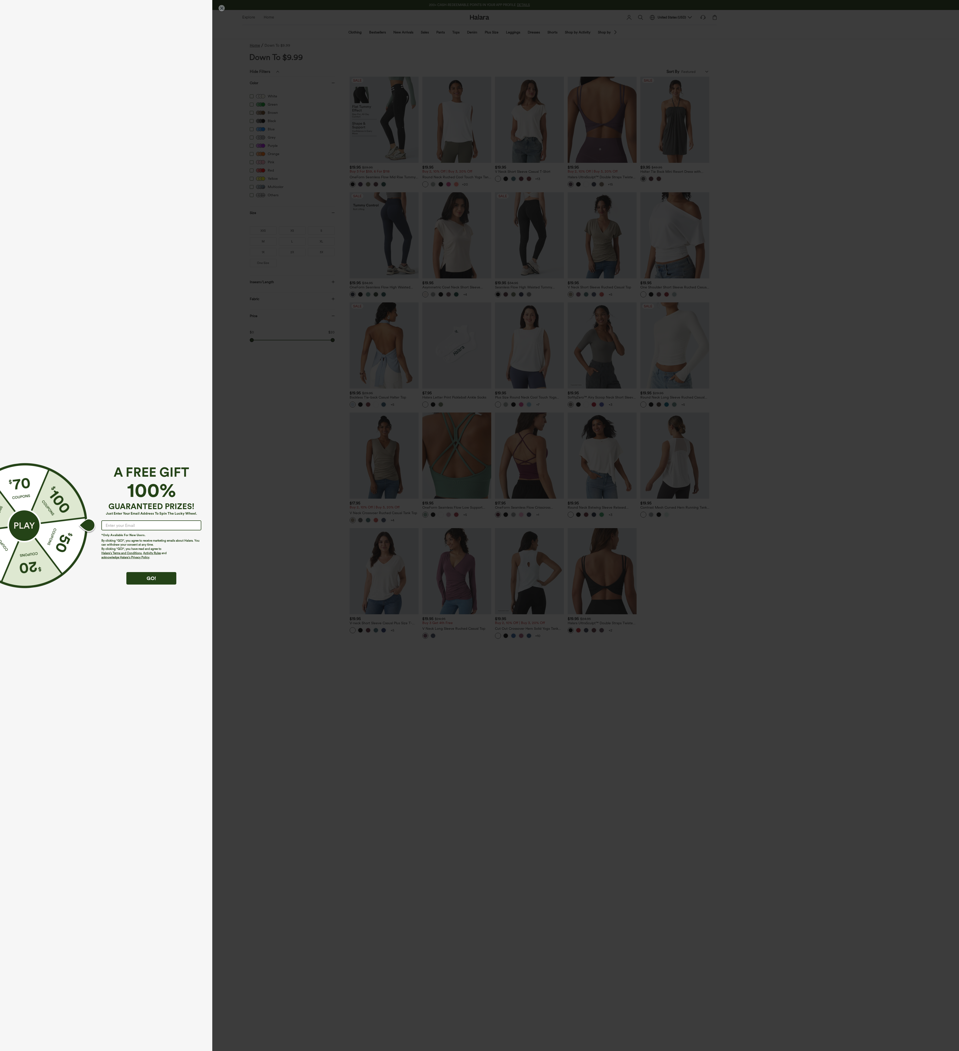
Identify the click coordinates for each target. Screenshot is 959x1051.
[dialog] (479, 525)
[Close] (222, 8)
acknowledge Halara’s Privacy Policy (125, 557)
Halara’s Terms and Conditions (121, 553)
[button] (24, 525)
